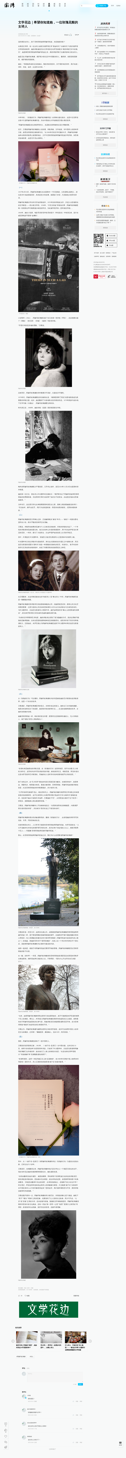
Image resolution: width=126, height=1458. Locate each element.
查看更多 (105, 119)
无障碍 (118, 5)
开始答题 (105, 197)
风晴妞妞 (29, 1436)
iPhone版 (112, 240)
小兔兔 (29, 1395)
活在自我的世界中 (32, 1422)
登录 (112, 5)
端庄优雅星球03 (31, 1409)
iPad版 (111, 245)
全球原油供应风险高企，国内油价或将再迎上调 (105, 139)
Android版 (112, 235)
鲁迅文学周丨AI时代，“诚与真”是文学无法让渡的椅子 (105, 133)
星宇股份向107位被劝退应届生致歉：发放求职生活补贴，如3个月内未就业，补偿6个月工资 (105, 78)
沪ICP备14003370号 (99, 262)
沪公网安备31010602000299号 (102, 264)
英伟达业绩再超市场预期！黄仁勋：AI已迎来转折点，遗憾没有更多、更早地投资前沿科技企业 (105, 86)
